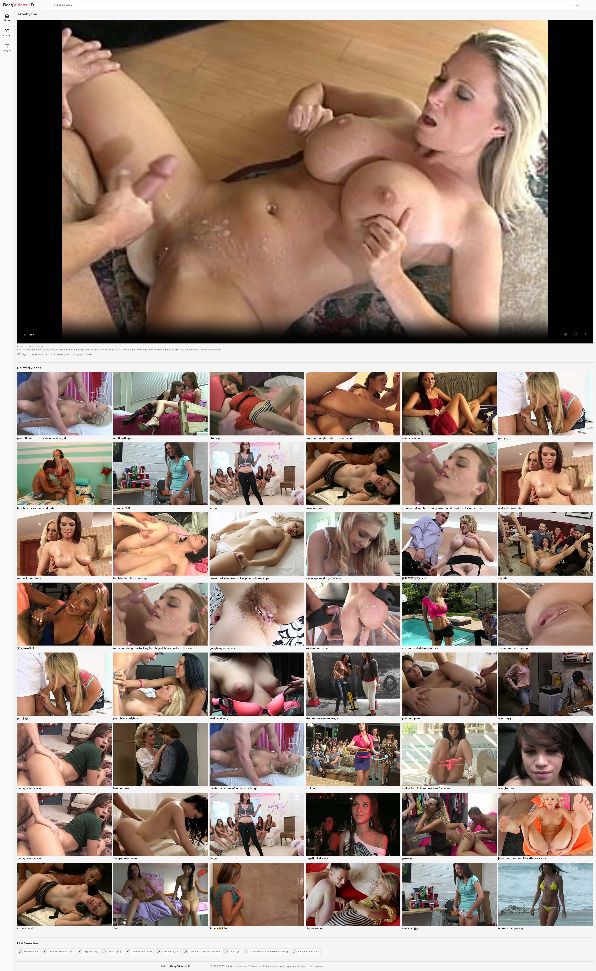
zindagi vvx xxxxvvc (30, 788)
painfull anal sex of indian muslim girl (41, 438)
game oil (407, 858)
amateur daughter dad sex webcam (329, 438)
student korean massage (322, 718)
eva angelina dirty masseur (323, 578)
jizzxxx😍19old (219, 928)
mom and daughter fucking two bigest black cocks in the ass (441, 508)
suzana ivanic (314, 508)
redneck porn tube (510, 508)
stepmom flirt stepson (513, 648)
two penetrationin (125, 858)
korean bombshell (318, 648)
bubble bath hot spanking (130, 578)
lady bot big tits (170, 951)
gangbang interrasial (223, 648)
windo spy (504, 718)
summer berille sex (142, 951)
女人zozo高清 (25, 648)
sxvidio (310, 788)
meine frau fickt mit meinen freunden (426, 788)
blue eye (215, 438)
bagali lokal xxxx (317, 858)
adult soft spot (123, 438)
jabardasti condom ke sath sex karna (522, 858)
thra (116, 928)
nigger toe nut (315, 928)
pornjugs (504, 438)
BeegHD (18, 5)
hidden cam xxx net (308, 951)
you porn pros (411, 718)
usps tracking (91, 951)
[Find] (576, 4)
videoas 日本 (115, 951)
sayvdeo (503, 578)
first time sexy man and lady (35, 508)
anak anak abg (219, 718)
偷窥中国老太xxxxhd (415, 578)
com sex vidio (411, 438)
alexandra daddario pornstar (421, 648)
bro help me (121, 788)
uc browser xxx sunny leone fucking (269, 951)
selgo (213, 508)
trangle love (506, 788)
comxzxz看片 (121, 508)
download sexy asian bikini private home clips (239, 578)
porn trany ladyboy (125, 718)
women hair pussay (510, 928)
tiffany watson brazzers (61, 951)
